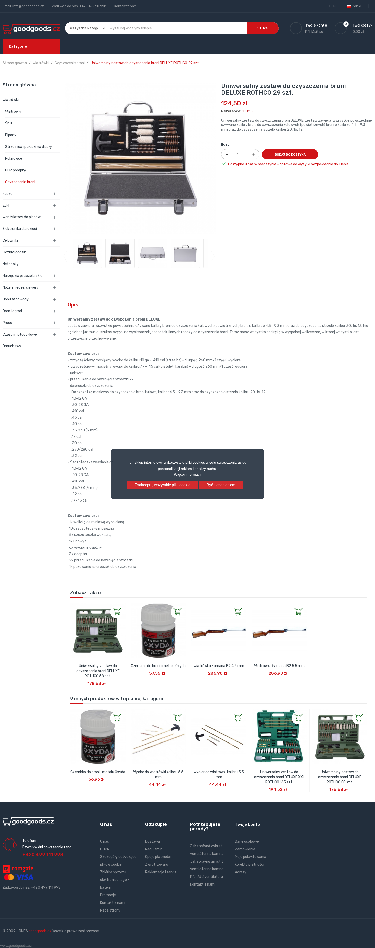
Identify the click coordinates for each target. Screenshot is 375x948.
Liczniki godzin (14, 252)
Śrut (8, 123)
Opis (73, 305)
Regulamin (153, 849)
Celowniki (10, 240)
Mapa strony (110, 910)
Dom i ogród (12, 311)
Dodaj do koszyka (290, 154)
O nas (104, 841)
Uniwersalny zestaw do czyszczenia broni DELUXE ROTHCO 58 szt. (98, 671)
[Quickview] (74, 607)
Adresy (240, 872)
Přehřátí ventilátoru (206, 877)
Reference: (231, 111)
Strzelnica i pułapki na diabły (28, 147)
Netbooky (11, 264)
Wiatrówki (11, 100)
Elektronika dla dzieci (20, 229)
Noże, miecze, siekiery (21, 287)
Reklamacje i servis (160, 872)
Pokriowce (13, 158)
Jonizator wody (16, 299)
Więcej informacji (187, 474)
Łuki (6, 205)
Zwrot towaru (156, 864)
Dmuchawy (12, 346)
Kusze (7, 193)
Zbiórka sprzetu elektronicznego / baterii (114, 880)
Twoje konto (247, 824)
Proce (7, 323)
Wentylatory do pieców (22, 217)
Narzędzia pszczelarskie (22, 276)
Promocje (108, 895)
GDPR (104, 849)
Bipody (10, 135)
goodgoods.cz (40, 931)
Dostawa (152, 841)
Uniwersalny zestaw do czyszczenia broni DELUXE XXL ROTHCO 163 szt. (279, 777)
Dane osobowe (247, 841)
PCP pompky (15, 170)
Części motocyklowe (20, 334)
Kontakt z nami (126, 6)
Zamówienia (245, 849)
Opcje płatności (158, 857)
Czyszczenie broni (20, 182)
